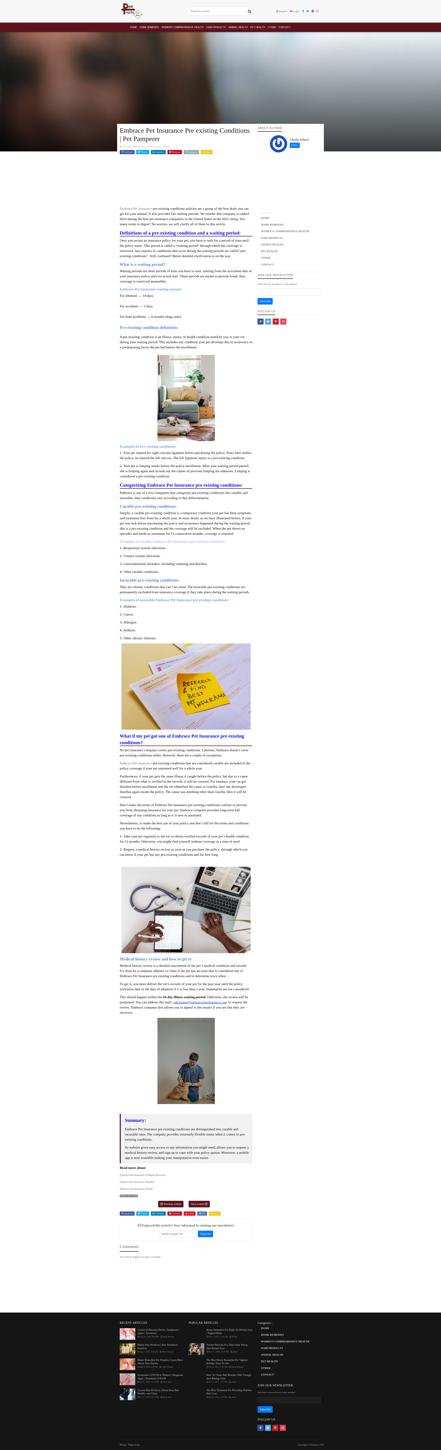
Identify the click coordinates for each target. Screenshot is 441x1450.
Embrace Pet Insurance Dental (136, 1188)
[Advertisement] (186, 182)
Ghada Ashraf (299, 139)
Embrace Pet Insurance (136, 208)
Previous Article (172, 1204)
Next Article (198, 1204)
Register (283, 11)
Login (295, 11)
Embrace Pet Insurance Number (137, 1181)
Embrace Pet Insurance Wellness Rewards (142, 1175)
